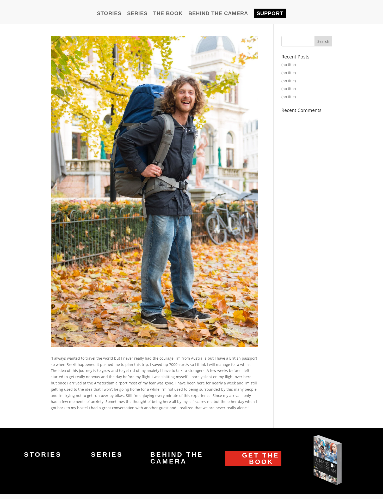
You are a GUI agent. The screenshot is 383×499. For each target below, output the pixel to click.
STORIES (109, 13)
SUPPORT (270, 13)
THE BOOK (168, 13)
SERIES (137, 13)
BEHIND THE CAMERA (218, 13)
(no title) (288, 64)
